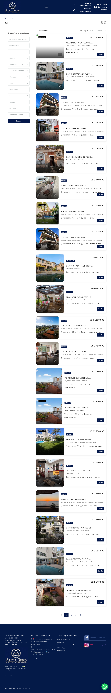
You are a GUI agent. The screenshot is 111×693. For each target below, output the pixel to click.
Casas (59, 642)
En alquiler (70, 261)
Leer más (8, 675)
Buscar (18, 121)
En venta (69, 37)
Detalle (100, 54)
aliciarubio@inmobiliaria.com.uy (43, 649)
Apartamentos (62, 639)
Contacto (34, 659)
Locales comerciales (65, 645)
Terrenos (60, 650)
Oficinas (60, 648)
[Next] (80, 615)
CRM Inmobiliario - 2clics (23, 688)
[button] (46, 6)
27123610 (36, 644)
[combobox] (97, 30)
